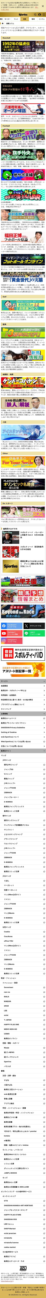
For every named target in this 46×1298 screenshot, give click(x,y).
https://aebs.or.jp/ (7, 1281)
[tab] (7, 19)
